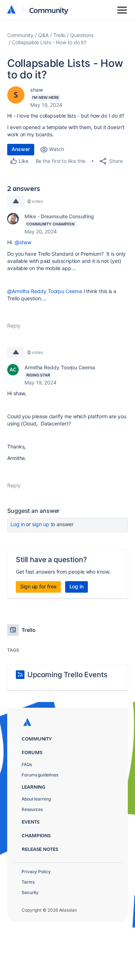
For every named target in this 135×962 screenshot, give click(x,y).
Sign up (40, 524)
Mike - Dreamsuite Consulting (59, 216)
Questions (81, 35)
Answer (21, 149)
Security (30, 892)
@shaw (23, 242)
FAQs (27, 764)
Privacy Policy (36, 871)
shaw (36, 90)
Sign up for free (38, 586)
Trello (59, 35)
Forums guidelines (40, 775)
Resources (32, 809)
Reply (14, 326)
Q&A (43, 35)
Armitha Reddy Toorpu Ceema (59, 367)
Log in (17, 524)
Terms (28, 882)
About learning (36, 799)
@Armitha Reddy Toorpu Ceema (44, 291)
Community (48, 10)
